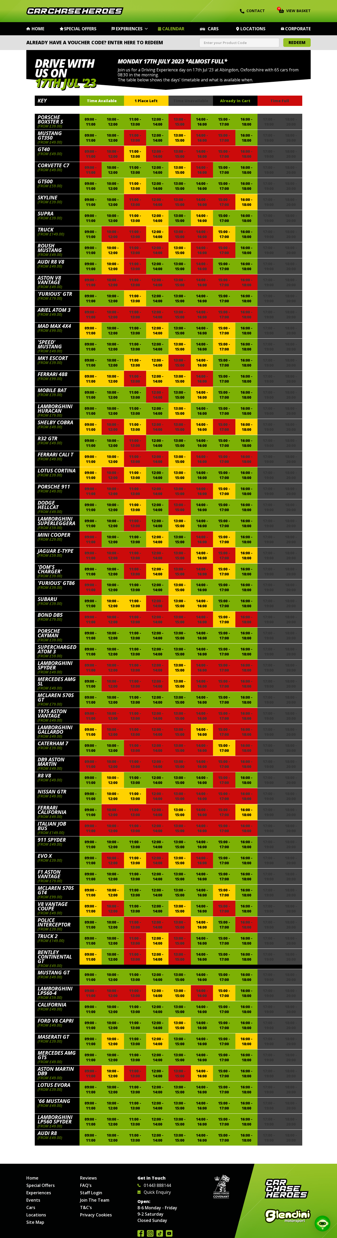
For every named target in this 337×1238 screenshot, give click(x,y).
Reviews (88, 1178)
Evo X (45, 855)
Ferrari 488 (52, 374)
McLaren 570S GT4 (56, 890)
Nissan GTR (52, 791)
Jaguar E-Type (55, 550)
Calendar (173, 29)
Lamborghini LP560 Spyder (55, 1119)
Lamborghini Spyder (55, 665)
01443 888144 (157, 1185)
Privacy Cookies (96, 1215)
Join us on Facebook (140, 1233)
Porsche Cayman (49, 633)
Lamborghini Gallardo (55, 729)
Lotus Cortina (57, 470)
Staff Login (91, 1193)
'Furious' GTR (55, 293)
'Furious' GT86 (56, 582)
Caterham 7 (53, 743)
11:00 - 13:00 (135, 122)
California (52, 1004)
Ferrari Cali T (55, 454)
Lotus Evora (54, 1084)
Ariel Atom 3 (54, 309)
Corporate (298, 29)
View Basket (295, 10)
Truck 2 (48, 936)
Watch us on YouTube (169, 1233)
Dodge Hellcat (48, 505)
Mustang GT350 (50, 135)
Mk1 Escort (53, 358)
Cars (213, 29)
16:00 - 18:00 (246, 122)
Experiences (129, 29)
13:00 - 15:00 (180, 138)
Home (38, 29)
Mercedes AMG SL (57, 681)
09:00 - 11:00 (91, 122)
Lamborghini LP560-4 (55, 991)
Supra (45, 213)
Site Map (35, 1222)
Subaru (47, 599)
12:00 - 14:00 (157, 122)
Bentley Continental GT (55, 957)
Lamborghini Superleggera (56, 521)
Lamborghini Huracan (55, 408)
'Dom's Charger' (50, 569)
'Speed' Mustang (50, 344)
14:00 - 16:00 (202, 122)
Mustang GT (54, 972)
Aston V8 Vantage (49, 280)
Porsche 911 (54, 486)
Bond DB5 (50, 614)
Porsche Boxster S (50, 119)
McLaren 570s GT (56, 697)
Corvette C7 (53, 165)
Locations (252, 29)
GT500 (45, 181)
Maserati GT (53, 1036)
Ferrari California (52, 810)
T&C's (86, 1207)
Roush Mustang (50, 248)
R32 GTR (47, 438)
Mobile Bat (52, 390)
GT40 (44, 149)
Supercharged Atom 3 (57, 649)
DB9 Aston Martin (51, 761)
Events (33, 1200)
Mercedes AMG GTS (57, 1055)
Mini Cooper (54, 534)
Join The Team (94, 1200)
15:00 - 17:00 (224, 122)
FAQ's (86, 1185)
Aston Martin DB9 (56, 1071)
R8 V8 (44, 775)
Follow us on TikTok (159, 1233)
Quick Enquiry (157, 1192)
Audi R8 (47, 1133)
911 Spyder (52, 839)
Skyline (47, 197)
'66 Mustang (54, 1100)
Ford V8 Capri (55, 1020)
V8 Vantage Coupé (53, 906)
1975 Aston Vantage (52, 713)
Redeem (297, 42)
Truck (45, 229)
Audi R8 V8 (51, 261)
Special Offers (80, 29)
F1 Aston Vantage (49, 874)
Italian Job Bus (52, 826)
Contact (255, 10)
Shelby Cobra (55, 422)
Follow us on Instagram (150, 1233)
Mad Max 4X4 (54, 325)
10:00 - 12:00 (113, 122)
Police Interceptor (54, 922)
